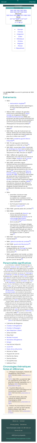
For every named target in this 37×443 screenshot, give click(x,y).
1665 (11, 12)
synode (9, 179)
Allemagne (29, 273)
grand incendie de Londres (20, 241)
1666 (15, 12)
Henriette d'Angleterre (14, 340)
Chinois (20, 32)
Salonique (12, 282)
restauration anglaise (17, 103)
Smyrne (8, 281)
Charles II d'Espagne (14, 328)
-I (15, 22)
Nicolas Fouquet (12, 337)
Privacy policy (14, 424)
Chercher (32, 2)
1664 (25, 10)
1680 (25, 15)
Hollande (9, 274)
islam (16, 300)
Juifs (16, 309)
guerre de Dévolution (21, 244)
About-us (15, 421)
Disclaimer (23, 424)
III (22, 22)
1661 (15, 10)
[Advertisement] (18, 71)
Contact (22, 421)
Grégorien (20, 34)
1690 (29, 15)
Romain (20, 29)
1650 (15, 15)
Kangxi (9, 342)
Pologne (22, 274)
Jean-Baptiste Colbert (14, 330)
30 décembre (10, 290)
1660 (11, 10)
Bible (23, 147)
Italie (15, 274)
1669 (25, 12)
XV (11, 19)
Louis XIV (10, 347)
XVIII (22, 19)
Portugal (23, 248)
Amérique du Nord (15, 149)
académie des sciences (15, 117)
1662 (18, 10)
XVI (14, 19)
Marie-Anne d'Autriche (14, 349)
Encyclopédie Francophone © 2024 (18, 438)
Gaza (17, 267)
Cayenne (19, 206)
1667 (18, 12)
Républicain (20, 48)
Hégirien (20, 43)
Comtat (28, 158)
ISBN (10, 375)
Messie (13, 267)
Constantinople (10, 292)
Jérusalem (10, 270)
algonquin (21, 150)
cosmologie (14, 218)
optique (23, 220)
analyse (24, 216)
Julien (20, 36)
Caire (31, 281)
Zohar (10, 320)
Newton (25, 213)
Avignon (19, 158)
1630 (8, 15)
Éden (9, 286)
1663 (21, 10)
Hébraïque (20, 39)
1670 (22, 15)
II (19, 22)
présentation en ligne (14, 385)
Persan (20, 46)
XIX (25, 19)
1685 (15, 174)
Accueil (3, 2)
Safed (8, 278)
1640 (11, 15)
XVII (18, 19)
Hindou (20, 41)
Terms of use (18, 430)
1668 (21, 12)
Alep (25, 276)
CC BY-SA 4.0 (26, 428)
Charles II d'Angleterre (14, 326)
